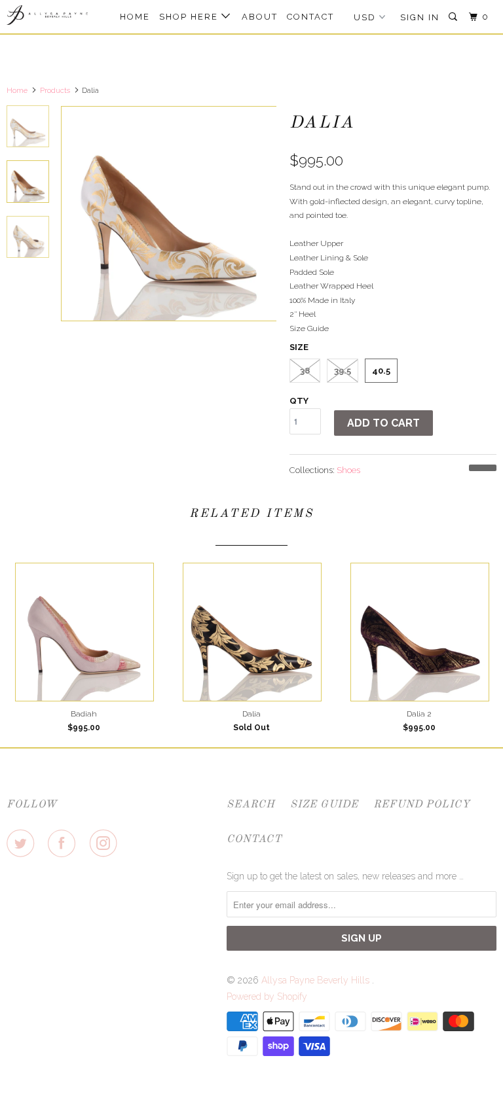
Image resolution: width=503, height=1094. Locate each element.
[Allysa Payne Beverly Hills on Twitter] (23, 843)
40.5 (381, 371)
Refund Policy (421, 805)
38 (305, 371)
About (260, 17)
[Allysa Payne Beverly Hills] (47, 15)
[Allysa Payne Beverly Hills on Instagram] (106, 843)
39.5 (342, 371)
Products (55, 90)
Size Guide (324, 805)
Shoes (348, 470)
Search (251, 805)
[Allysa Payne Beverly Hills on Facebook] (64, 843)
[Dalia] (168, 214)
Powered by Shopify (267, 996)
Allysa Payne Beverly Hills (316, 980)
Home (135, 17)
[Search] (454, 17)
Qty (298, 401)
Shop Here (190, 17)
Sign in (419, 17)
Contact (310, 17)
